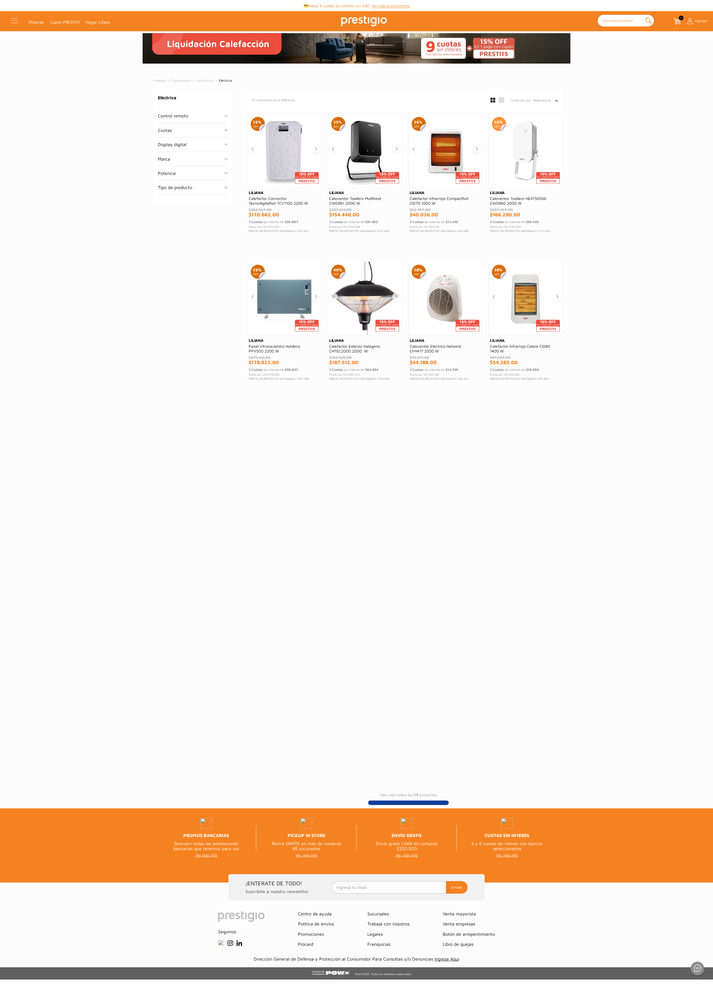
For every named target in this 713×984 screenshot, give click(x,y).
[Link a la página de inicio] (161, 81)
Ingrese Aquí (446, 958)
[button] (626, 21)
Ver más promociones (390, 5)
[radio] (493, 100)
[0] (676, 21)
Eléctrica (225, 80)
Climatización (181, 80)
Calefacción (205, 80)
